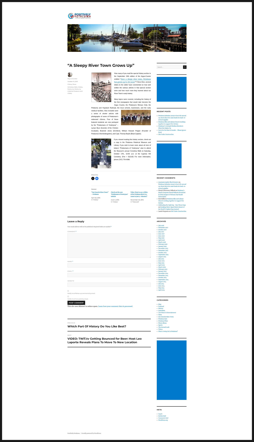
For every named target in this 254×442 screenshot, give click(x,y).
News (74, 84)
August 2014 (162, 282)
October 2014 (162, 277)
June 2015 (161, 261)
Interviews (161, 310)
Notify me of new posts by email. (77, 299)
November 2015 (163, 250)
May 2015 (161, 263)
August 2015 (162, 257)
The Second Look (163, 327)
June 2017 (161, 234)
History (69, 84)
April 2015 (161, 265)
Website (70, 281)
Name (70, 261)
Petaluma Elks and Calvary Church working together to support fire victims (171, 201)
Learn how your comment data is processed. (115, 306)
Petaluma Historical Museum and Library (75, 91)
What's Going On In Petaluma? (168, 331)
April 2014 (161, 290)
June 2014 (161, 286)
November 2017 (163, 227)
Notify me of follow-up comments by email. (81, 293)
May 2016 (161, 238)
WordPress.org (163, 420)
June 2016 (161, 236)
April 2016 (161, 240)
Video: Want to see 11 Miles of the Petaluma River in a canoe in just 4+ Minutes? (139, 194)
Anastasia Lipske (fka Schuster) (168, 182)
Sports (160, 325)
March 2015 (162, 267)
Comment (71, 231)
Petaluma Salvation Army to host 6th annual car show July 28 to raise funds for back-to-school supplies (172, 118)
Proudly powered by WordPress (91, 433)
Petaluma (70, 89)
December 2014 (163, 273)
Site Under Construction (166, 134)
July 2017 (161, 232)
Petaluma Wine (163, 321)
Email (70, 271)
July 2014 (161, 284)
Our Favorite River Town (166, 317)
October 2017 (162, 230)
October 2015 (162, 252)
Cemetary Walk (72, 87)
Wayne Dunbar (72, 78)
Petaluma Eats (162, 319)
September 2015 (163, 255)
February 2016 (162, 244)
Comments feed (163, 418)
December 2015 (163, 248)
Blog (159, 304)
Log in (160, 414)
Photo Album (162, 323)
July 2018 (161, 225)
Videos (160, 329)
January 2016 (162, 246)
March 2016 (162, 242)
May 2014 (161, 288)
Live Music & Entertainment (167, 312)
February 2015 (162, 269)
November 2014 (163, 275)
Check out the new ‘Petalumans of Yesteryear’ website (119, 194)
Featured (161, 306)
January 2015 (162, 271)
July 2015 (161, 259)
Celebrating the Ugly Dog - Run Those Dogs (172, 205)
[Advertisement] (172, 89)
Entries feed (162, 416)
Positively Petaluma (73, 433)
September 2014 (163, 279)
